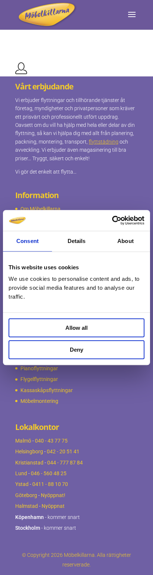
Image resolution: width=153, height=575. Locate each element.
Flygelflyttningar (39, 379)
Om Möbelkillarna (40, 209)
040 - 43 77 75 (51, 441)
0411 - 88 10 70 (50, 484)
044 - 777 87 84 (65, 463)
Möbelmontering (39, 401)
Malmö (23, 441)
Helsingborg (29, 451)
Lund (21, 473)
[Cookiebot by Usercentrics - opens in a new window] (111, 220)
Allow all (76, 328)
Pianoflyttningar (39, 368)
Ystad (22, 484)
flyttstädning (103, 142)
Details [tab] (77, 241)
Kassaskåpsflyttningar (46, 390)
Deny (76, 349)
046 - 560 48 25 (48, 473)
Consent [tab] (27, 241)
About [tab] (125, 241)
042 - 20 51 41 (63, 451)
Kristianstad (29, 463)
